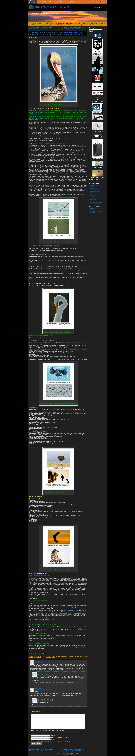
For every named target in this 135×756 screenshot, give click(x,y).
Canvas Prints (93, 192)
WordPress (67, 754)
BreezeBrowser (93, 189)
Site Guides (92, 201)
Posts (96, 7)
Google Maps (93, 195)
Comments (103, 7)
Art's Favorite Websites (95, 185)
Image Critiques (93, 196)
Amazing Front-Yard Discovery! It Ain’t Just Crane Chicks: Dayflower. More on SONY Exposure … (74, 28)
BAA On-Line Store (94, 181)
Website (52, 739)
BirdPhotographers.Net (95, 208)
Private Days (93, 199)
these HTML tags (41, 733)
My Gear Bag (93, 198)
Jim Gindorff (38, 688)
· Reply (49, 662)
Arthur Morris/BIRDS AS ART (51, 7)
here (34, 110)
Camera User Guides (95, 191)
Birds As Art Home (94, 188)
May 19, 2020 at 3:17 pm (41, 689)
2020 (44, 653)
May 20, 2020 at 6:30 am (41, 662)
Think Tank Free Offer (95, 203)
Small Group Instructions (96, 202)
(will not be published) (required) (60, 737)
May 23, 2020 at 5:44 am (43, 674)
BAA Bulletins (93, 187)
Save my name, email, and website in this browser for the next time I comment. (52, 741)
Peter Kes (92, 213)
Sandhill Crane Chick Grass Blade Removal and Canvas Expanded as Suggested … (42, 28)
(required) (54, 735)
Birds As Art (92, 209)
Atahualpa (73, 754)
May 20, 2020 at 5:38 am (43, 700)
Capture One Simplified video (71, 610)
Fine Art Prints (93, 194)
